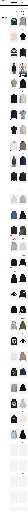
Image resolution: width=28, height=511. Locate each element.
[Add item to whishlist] (17, 16)
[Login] (22, 2)
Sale (13, 11)
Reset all (25, 14)
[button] (21, 9)
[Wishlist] (25, 2)
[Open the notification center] (23, 2)
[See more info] (14, 30)
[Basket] (26, 2)
